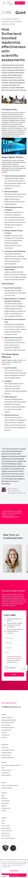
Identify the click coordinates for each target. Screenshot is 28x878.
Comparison (5, 803)
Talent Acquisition (7, 717)
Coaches (4, 732)
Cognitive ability (7, 752)
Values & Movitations (8, 750)
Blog (3, 796)
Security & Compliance (8, 838)
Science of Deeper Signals (10, 785)
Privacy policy (17, 656)
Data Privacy (5, 833)
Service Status (6, 836)
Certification (5, 735)
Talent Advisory (6, 730)
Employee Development (9, 720)
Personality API (6, 775)
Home (3, 821)
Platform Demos (6, 770)
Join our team (6, 826)
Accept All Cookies (14, 875)
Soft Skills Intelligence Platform (11, 765)
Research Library (7, 788)
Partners (4, 737)
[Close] (25, 862)
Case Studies (5, 801)
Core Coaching (6, 725)
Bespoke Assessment (8, 757)
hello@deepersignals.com (10, 517)
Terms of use (10, 658)
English (4, 876)
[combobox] (5, 876)
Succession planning (8, 727)
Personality (5, 747)
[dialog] (14, 869)
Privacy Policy (6, 828)
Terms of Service (7, 831)
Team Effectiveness (8, 722)
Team (3, 823)
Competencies (6, 755)
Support (4, 806)
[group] (12, 558)
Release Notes (6, 808)
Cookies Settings (14, 870)
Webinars (4, 798)
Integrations (5, 773)
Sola (3, 768)
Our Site (4, 810)
